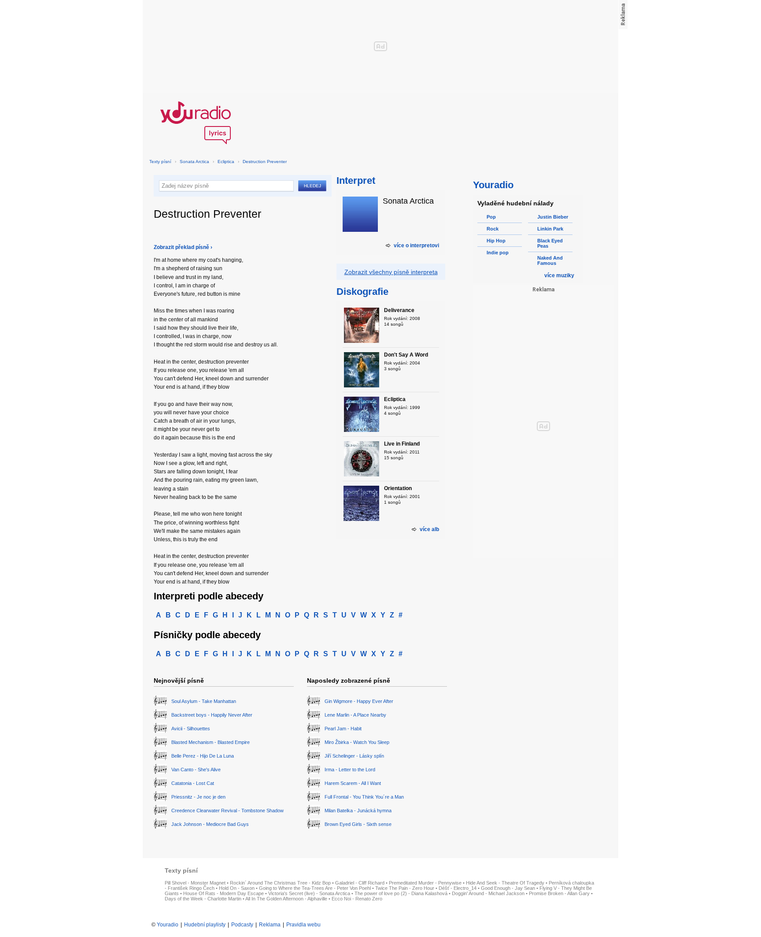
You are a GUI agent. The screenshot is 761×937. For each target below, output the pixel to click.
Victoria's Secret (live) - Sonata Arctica (309, 893)
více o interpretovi (416, 245)
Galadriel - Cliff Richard (359, 882)
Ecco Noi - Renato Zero (357, 898)
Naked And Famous (550, 260)
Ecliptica (226, 161)
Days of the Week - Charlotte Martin (203, 898)
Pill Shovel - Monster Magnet (195, 882)
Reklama (270, 925)
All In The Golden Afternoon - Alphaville (286, 898)
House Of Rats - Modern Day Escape (223, 893)
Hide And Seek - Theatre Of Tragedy (505, 882)
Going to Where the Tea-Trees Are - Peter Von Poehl (315, 888)
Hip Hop (496, 240)
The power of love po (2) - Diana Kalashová (401, 893)
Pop (491, 216)
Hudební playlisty (204, 925)
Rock (493, 228)
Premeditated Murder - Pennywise (425, 882)
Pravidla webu (303, 925)
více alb (429, 529)
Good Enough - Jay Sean (508, 888)
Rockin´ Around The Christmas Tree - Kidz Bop (280, 882)
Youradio (167, 925)
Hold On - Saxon (237, 888)
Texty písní (160, 161)
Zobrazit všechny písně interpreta (391, 271)
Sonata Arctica (194, 161)
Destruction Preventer (265, 161)
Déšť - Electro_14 (458, 888)
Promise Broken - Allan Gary (559, 893)
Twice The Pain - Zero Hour (404, 888)
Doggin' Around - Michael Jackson (488, 893)
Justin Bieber (552, 216)
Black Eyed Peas (550, 243)
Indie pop (498, 252)
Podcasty (242, 925)
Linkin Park (550, 228)
